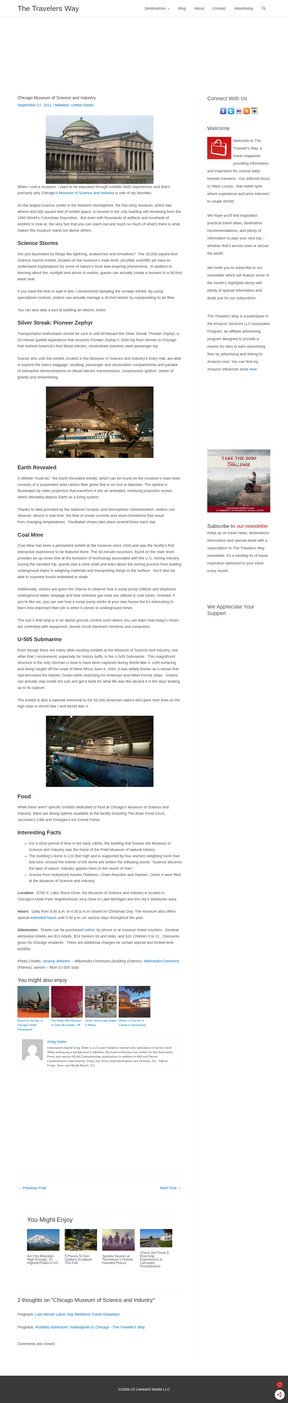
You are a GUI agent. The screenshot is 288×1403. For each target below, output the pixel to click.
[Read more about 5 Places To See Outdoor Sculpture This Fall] (81, 1239)
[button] (263, 8)
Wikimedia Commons (161, 961)
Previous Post (32, 1188)
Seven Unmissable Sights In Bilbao (101, 1023)
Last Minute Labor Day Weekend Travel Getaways (77, 1314)
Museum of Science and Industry (86, 193)
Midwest (62, 105)
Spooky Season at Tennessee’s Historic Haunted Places (117, 1259)
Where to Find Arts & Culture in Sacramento (132, 1023)
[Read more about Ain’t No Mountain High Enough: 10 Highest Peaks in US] (43, 1239)
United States (82, 105)
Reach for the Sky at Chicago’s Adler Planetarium (30, 1025)
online (89, 930)
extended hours (43, 918)
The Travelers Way (48, 8)
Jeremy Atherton (56, 961)
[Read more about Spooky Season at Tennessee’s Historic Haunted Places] (118, 1239)
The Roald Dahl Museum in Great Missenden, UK (66, 1023)
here (253, 369)
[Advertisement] (144, 48)
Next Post (170, 1188)
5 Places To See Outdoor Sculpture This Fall (78, 1259)
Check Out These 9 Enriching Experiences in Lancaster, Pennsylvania (154, 1259)
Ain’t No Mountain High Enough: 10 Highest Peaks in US (42, 1259)
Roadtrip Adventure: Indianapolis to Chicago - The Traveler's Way (90, 1327)
